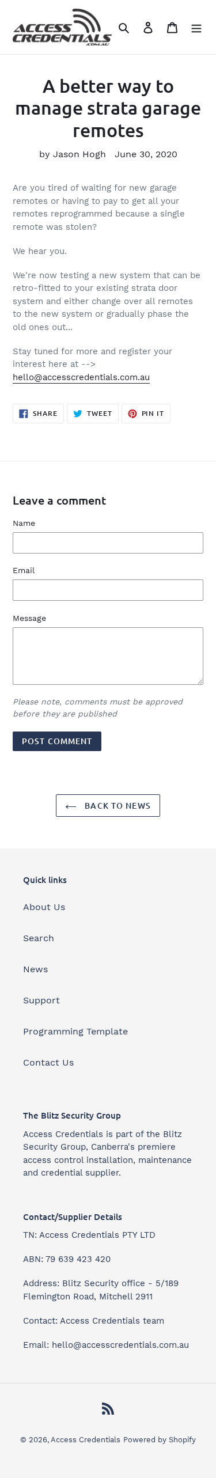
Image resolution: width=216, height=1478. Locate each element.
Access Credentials (85, 1439)
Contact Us (48, 1062)
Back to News (116, 805)
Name (24, 523)
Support (41, 1000)
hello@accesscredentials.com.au (81, 377)
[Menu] (196, 27)
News (35, 969)
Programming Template (75, 1031)
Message (29, 618)
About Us (44, 906)
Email (24, 570)
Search (38, 938)
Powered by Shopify (159, 1439)
